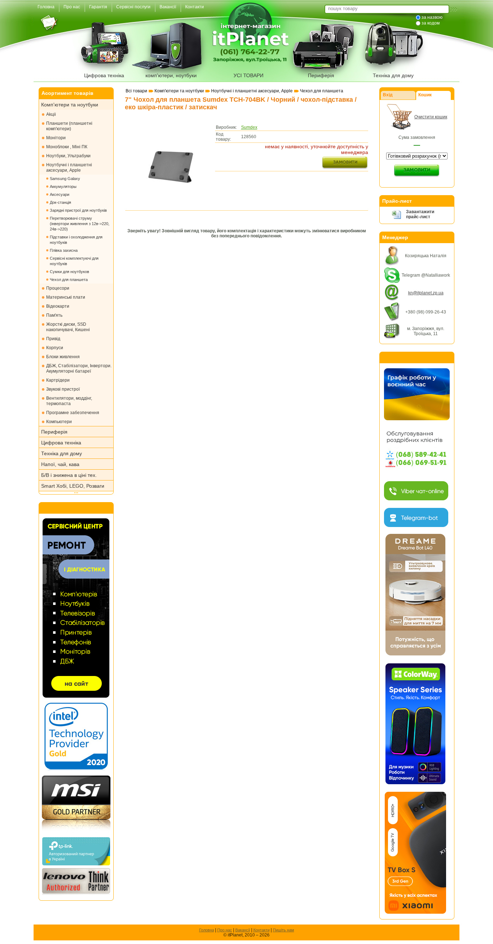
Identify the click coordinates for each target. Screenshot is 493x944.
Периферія (321, 75)
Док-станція (60, 202)
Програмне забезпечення (72, 412)
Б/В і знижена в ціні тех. (69, 475)
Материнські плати (65, 297)
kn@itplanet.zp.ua (426, 292)
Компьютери (59, 421)
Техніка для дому (393, 75)
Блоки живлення (63, 356)
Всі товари (136, 90)
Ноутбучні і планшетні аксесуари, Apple (69, 167)
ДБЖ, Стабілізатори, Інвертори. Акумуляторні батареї (79, 368)
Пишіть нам (283, 930)
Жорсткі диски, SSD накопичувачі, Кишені (68, 327)
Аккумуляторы (63, 186)
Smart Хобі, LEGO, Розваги (72, 486)
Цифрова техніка (104, 75)
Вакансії (242, 930)
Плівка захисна (64, 250)
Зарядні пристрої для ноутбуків (78, 210)
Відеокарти (57, 306)
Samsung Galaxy (65, 178)
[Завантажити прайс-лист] (396, 217)
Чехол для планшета (69, 279)
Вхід (388, 94)
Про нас (224, 930)
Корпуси (54, 347)
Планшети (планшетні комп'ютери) (69, 126)
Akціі (51, 114)
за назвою (432, 17)
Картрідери (58, 380)
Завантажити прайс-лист (420, 214)
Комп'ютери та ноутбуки (69, 104)
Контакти (261, 930)
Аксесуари (59, 194)
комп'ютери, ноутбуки (171, 75)
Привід (53, 338)
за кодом (431, 23)
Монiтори (56, 137)
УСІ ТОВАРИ (248, 75)
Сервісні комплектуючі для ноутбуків (74, 261)
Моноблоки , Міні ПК (66, 146)
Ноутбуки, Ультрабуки (68, 155)
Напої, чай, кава (60, 464)
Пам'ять (54, 315)
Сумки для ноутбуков (69, 271)
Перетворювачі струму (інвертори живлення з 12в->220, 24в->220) (79, 223)
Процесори (57, 288)
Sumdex (249, 127)
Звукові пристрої (63, 389)
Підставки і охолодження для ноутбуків (76, 240)
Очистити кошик (430, 116)
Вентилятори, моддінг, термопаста (69, 401)
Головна (206, 930)
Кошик (425, 94)
